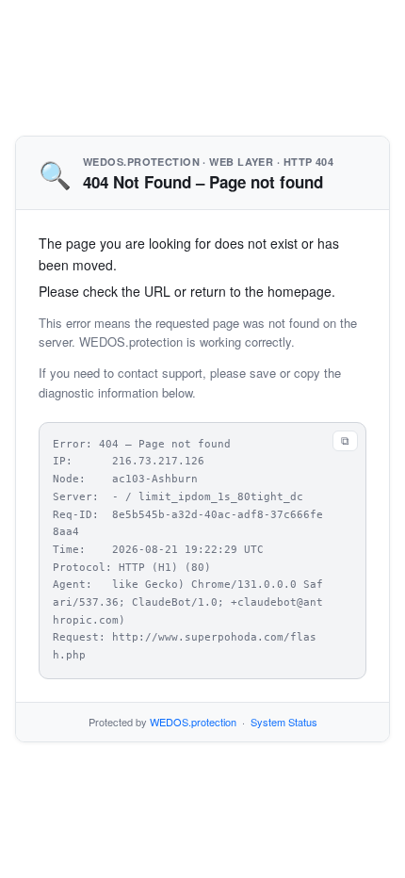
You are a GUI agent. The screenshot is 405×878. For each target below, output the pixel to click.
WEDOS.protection (193, 721)
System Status (284, 721)
